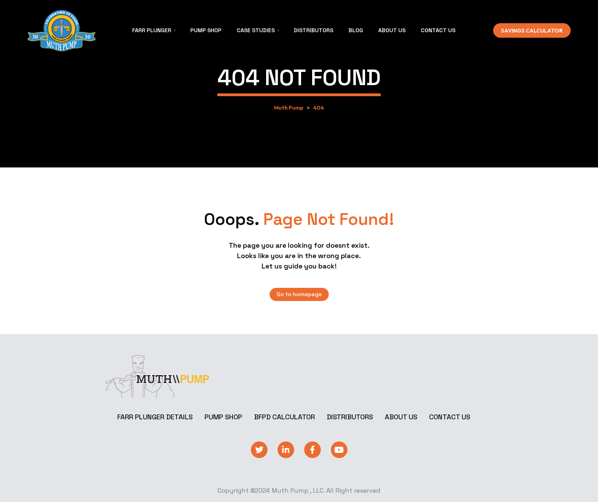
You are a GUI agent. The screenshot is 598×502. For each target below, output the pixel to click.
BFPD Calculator (284, 416)
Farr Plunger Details (155, 416)
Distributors (350, 416)
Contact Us (449, 416)
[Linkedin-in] (286, 449)
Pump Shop (223, 416)
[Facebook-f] (312, 449)
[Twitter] (259, 449)
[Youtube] (339, 449)
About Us (401, 416)
